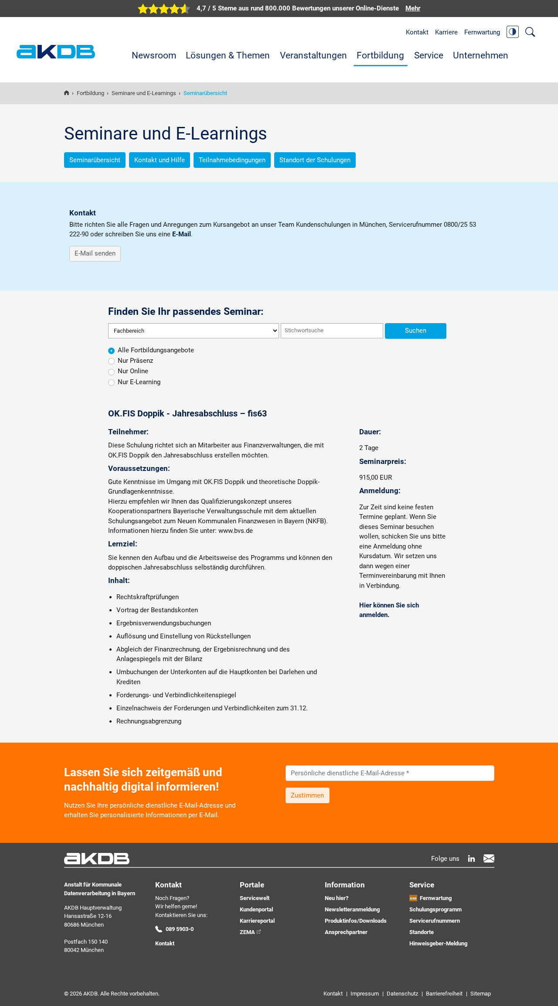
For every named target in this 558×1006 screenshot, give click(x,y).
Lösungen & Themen (228, 55)
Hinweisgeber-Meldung (438, 943)
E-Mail (181, 234)
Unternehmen (480, 55)
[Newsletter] (488, 858)
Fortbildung (380, 55)
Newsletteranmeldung (352, 909)
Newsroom (154, 55)
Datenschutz (402, 993)
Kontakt (417, 32)
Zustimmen (307, 795)
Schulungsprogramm (435, 909)
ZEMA (247, 932)
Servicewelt (254, 898)
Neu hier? (336, 898)
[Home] (66, 93)
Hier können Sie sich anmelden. (389, 610)
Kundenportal (256, 909)
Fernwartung (482, 32)
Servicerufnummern (434, 920)
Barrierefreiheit (444, 993)
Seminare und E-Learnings (144, 93)
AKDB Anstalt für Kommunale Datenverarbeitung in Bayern (56, 51)
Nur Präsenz (135, 361)
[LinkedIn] (471, 858)
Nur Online (133, 371)
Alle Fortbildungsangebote (156, 350)
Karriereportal (257, 920)
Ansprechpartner (346, 932)
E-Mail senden (95, 253)
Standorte (421, 932)
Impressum (364, 993)
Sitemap (480, 993)
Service (428, 55)
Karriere (446, 32)
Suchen (415, 330)
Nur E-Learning (139, 382)
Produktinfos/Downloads (356, 920)
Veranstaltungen (313, 55)
